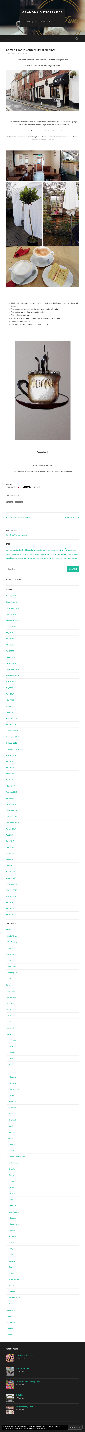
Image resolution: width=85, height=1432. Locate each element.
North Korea (14, 1089)
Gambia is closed (71, 517)
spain (38, 558)
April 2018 (10, 780)
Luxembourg (14, 1212)
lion (37, 554)
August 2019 (11, 682)
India (11, 1046)
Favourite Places (13, 1298)
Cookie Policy (43, 1428)
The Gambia (12, 942)
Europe (10, 1138)
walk (66, 558)
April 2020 (10, 651)
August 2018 (11, 755)
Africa (8, 930)
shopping (31, 558)
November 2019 (12, 669)
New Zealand (12, 966)
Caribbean (11, 1322)
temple (49, 557)
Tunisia (10, 948)
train (59, 558)
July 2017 (9, 835)
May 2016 (10, 915)
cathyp (24, 54)
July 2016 (9, 902)
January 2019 (11, 724)
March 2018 (10, 786)
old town (76, 554)
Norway (12, 1230)
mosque (63, 554)
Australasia (10, 954)
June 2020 (10, 639)
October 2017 (11, 816)
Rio (20, 558)
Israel (11, 1058)
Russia (11, 1242)
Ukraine (12, 1291)
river (22, 558)
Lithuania (12, 1206)
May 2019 (10, 700)
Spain (11, 1267)
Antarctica (11, 1028)
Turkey (11, 1285)
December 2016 (12, 878)
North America (11, 997)
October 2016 (11, 890)
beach (13, 549)
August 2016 (11, 896)
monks (58, 554)
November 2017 (12, 810)
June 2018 (10, 767)
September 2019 (12, 675)
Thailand (12, 1120)
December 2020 (12, 602)
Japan (11, 1065)
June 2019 (10, 694)
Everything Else (12, 973)
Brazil (9, 1316)
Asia (9, 1034)
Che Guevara (50, 550)
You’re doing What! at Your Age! (19, 517)
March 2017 (10, 859)
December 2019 (12, 663)
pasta (17, 558)
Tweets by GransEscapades (16, 535)
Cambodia (13, 1040)
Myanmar (12, 1083)
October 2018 (11, 743)
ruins (25, 558)
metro (48, 554)
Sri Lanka (12, 1107)
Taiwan (11, 1114)
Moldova (12, 1218)
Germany (12, 1187)
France (14, 554)
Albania (12, 1144)
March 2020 (10, 657)
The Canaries (14, 1279)
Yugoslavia (74, 558)
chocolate (57, 550)
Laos (11, 1071)
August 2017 (11, 829)
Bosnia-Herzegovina (17, 1156)
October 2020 (11, 614)
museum (69, 554)
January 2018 (11, 798)
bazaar (8, 550)
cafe (31, 550)
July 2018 (9, 761)
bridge (19, 550)
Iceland (11, 1199)
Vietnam (12, 1132)
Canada (10, 1003)
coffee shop (72, 550)
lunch (40, 554)
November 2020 (12, 608)
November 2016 (12, 884)
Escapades (11, 991)
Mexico (10, 1328)
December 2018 (12, 731)
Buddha (25, 550)
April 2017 (10, 853)
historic (28, 554)
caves (44, 550)
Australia (10, 960)
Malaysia (12, 1077)
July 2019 (9, 688)
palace (14, 558)
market (44, 554)
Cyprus (11, 1175)
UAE (11, 1126)
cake (10, 502)
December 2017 (12, 804)
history (33, 554)
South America (11, 1304)
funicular (19, 554)
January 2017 (11, 872)
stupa (41, 558)
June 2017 (10, 841)
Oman (11, 1095)
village (63, 558)
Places (8, 1022)
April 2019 (10, 706)
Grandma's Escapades (42, 12)
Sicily (11, 1249)
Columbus (8, 554)
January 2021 (11, 596)
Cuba (9, 1009)
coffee (19, 502)
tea (45, 558)
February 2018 (11, 792)
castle (39, 550)
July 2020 (9, 633)
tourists (55, 558)
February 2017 (11, 865)
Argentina (11, 1310)
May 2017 (10, 847)
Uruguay (10, 1334)
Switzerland (13, 1273)
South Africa (12, 936)
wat (69, 558)
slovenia (12, 1261)
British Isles (13, 1163)
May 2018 (10, 773)
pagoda (9, 558)
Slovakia (12, 1255)
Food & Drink (15, 495)
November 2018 (12, 737)
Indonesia (12, 1052)
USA (9, 1016)
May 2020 (10, 645)
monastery (53, 554)
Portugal (12, 1236)
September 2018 (12, 749)
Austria (11, 1150)
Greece (11, 1193)
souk (35, 558)
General (9, 985)
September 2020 (12, 620)
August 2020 (11, 626)
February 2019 (11, 718)
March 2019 (10, 712)
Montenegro (14, 1224)
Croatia (12, 1169)
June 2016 (10, 908)
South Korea (13, 1101)
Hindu (24, 554)
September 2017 (12, 823)
